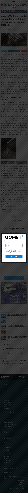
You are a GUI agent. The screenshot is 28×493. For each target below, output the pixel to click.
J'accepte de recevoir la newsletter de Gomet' (13, 248)
